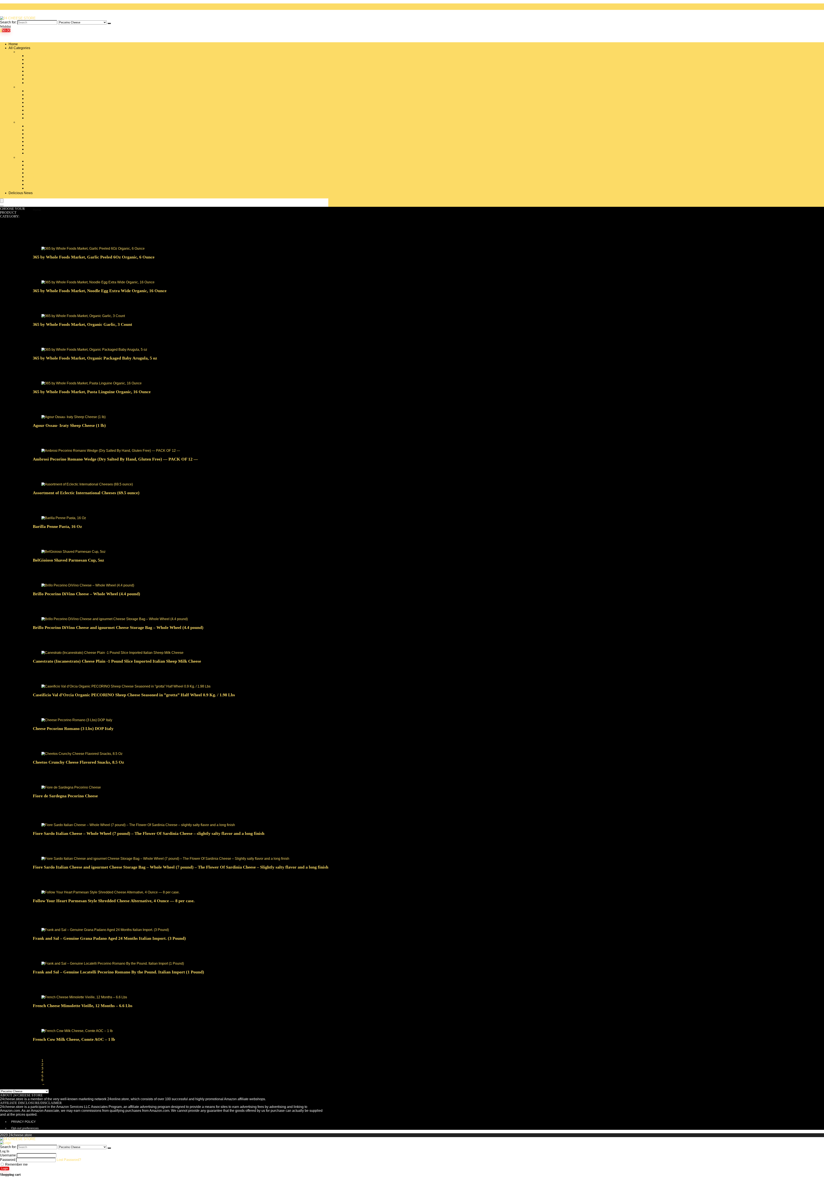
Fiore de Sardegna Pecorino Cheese (65, 795)
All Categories (19, 48)
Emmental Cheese (40, 98)
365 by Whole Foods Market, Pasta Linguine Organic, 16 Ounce (92, 391)
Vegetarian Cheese (40, 188)
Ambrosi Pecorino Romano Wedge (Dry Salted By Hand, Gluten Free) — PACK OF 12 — (115, 459)
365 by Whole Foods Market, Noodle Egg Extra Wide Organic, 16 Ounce (100, 290)
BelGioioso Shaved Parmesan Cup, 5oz (68, 560)
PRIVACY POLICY (23, 1121)
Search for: (8, 22)
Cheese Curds (37, 79)
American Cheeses (40, 55)
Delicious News (21, 193)
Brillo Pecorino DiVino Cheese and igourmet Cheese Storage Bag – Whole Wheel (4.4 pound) (118, 627)
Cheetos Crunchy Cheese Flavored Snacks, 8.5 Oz (78, 762)
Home (13, 44)
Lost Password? (69, 1160)
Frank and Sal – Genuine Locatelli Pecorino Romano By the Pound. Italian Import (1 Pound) (118, 972)
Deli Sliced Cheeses (41, 95)
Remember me (16, 1164)
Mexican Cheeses (39, 130)
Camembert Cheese (41, 71)
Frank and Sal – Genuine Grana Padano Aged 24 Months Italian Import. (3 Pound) (109, 938)
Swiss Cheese (37, 180)
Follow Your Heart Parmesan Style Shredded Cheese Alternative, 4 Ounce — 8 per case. (114, 900)
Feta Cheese (35, 102)
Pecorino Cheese (39, 165)
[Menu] (1, 200)
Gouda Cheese (37, 106)
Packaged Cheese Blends (46, 145)
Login (4, 1168)
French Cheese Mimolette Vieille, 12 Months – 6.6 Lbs (82, 1005)
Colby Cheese (37, 91)
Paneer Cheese (38, 153)
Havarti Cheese (38, 114)
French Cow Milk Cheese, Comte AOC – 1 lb (74, 1039)
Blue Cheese (36, 63)
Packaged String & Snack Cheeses (52, 149)
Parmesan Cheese (40, 161)
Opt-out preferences (25, 1128)
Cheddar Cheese (39, 75)
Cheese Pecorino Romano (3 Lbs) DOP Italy (73, 728)
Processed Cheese (40, 169)
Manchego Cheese (40, 126)
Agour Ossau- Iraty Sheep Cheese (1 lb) (69, 425)
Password (7, 1160)
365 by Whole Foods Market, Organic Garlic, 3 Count (82, 324)
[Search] (109, 23)
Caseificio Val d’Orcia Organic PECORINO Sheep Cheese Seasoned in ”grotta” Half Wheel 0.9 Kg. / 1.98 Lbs (134, 694)
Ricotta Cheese (37, 176)
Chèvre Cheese (38, 83)
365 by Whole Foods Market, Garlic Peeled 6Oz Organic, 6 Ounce (93, 257)
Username (8, 1155)
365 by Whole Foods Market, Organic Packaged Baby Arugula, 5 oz (95, 358)
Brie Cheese (35, 67)
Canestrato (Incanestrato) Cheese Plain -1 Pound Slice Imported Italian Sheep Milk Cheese (117, 661)
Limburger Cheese (40, 118)
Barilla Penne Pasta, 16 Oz (57, 526)
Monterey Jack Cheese (43, 134)
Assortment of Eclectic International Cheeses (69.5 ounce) (86, 492)
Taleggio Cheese (39, 184)
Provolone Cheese (40, 173)
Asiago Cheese (37, 59)
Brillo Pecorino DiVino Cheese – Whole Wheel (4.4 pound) (86, 593)
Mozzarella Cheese (40, 137)
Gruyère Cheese (38, 110)
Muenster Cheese (39, 141)
